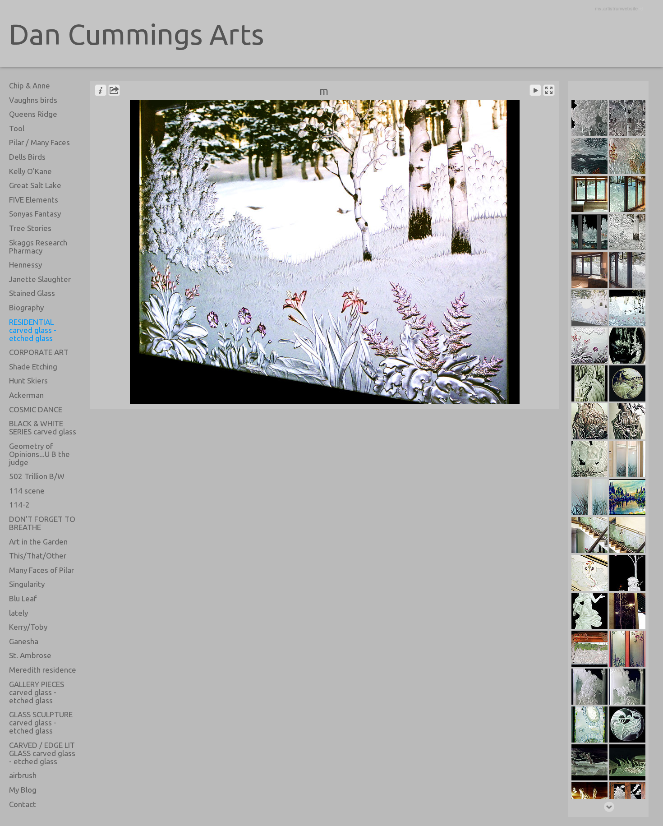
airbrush (23, 775)
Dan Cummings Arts (136, 34)
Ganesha (23, 641)
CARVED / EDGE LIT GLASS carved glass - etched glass (42, 753)
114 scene (27, 490)
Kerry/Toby (28, 627)
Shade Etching (33, 366)
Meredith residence (42, 669)
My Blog (23, 789)
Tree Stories (30, 228)
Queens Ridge (33, 114)
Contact (22, 804)
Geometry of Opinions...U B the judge (39, 454)
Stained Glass (32, 293)
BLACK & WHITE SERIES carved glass (42, 427)
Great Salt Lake (35, 185)
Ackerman (26, 395)
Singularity (27, 584)
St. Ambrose (30, 655)
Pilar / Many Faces (39, 142)
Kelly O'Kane (30, 171)
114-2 (19, 504)
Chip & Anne (29, 85)
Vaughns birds (33, 100)
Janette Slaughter (40, 279)
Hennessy (25, 264)
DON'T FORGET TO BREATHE (42, 523)
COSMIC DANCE (35, 409)
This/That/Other (37, 555)
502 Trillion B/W (36, 476)
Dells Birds (27, 156)
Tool (16, 128)
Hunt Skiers (28, 380)
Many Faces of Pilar (41, 570)
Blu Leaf (23, 598)
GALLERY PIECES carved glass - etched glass (36, 692)
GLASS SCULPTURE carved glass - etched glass (41, 722)
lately (18, 613)
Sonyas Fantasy (35, 213)
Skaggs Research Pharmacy (38, 246)
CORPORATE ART (39, 352)
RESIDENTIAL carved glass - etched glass (32, 330)
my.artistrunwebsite (616, 8)
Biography (26, 307)
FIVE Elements (33, 199)
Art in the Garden (38, 541)
